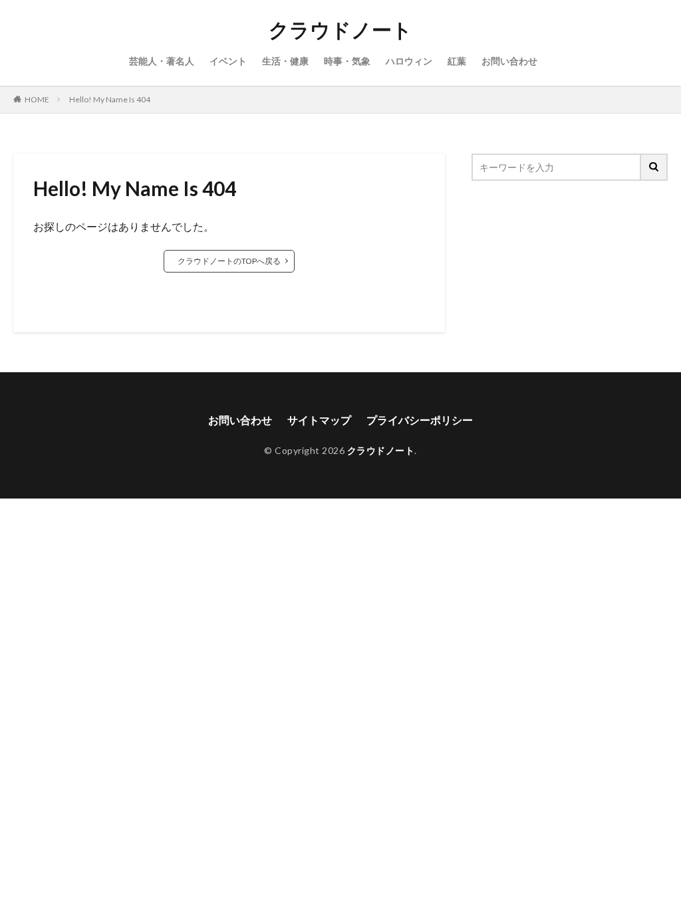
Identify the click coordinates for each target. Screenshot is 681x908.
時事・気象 (347, 60)
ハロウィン (409, 60)
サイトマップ (319, 419)
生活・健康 (285, 60)
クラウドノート (340, 30)
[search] (654, 167)
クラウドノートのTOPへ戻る (229, 261)
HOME (37, 99)
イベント (228, 60)
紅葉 (457, 60)
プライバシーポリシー (419, 419)
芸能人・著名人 (161, 60)
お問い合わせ (509, 60)
